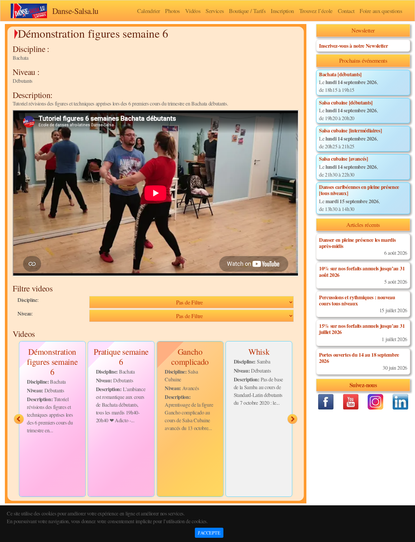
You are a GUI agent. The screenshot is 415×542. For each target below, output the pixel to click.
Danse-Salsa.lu (75, 10)
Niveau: (25, 313)
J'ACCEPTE (209, 533)
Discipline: (28, 299)
